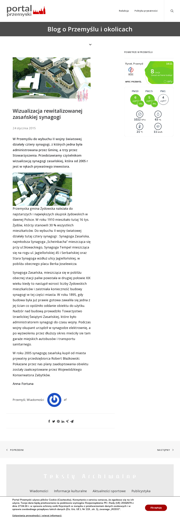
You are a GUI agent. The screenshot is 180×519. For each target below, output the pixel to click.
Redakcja (124, 10)
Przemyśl (19, 399)
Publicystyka (140, 491)
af (65, 399)
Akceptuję (156, 507)
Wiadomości (35, 399)
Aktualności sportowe (109, 491)
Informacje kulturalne (70, 491)
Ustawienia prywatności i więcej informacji (37, 515)
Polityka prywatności (146, 10)
